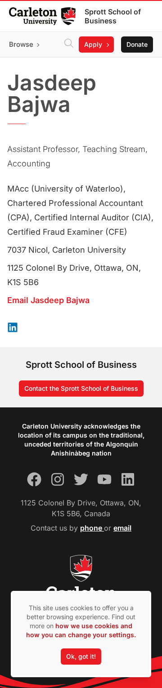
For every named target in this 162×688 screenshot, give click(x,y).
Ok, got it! (81, 656)
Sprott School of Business (113, 16)
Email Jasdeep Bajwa (48, 300)
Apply (93, 44)
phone (92, 527)
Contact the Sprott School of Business (81, 388)
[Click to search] (68, 44)
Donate (137, 44)
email (122, 527)
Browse (21, 44)
